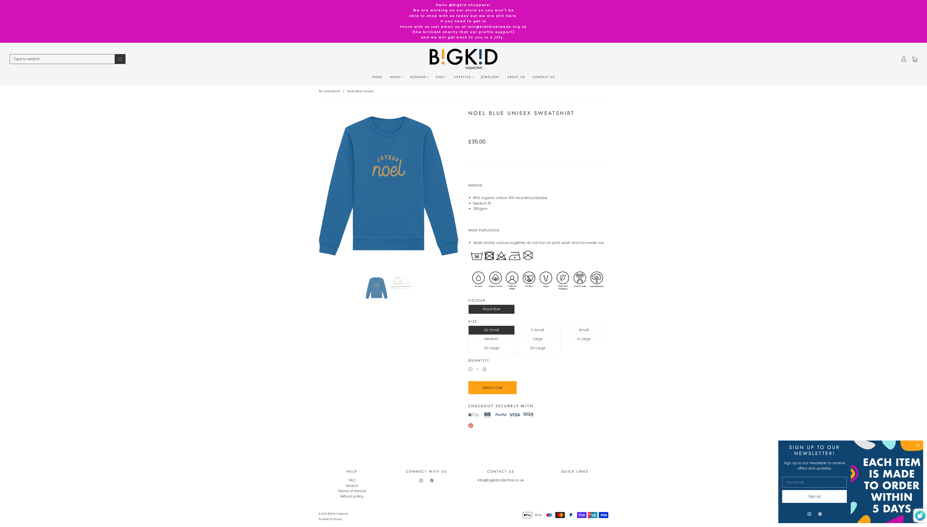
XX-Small (491, 330)
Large (537, 338)
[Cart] (914, 59)
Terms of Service (352, 491)
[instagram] (421, 480)
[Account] (903, 59)
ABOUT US (516, 77)
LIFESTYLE (462, 77)
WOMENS (418, 77)
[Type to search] (62, 59)
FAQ (352, 480)
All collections (329, 91)
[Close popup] (918, 446)
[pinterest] (431, 480)
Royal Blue (491, 308)
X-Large (583, 338)
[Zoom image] (389, 191)
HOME (377, 77)
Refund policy (352, 496)
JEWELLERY (490, 77)
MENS (395, 77)
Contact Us (544, 77)
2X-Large (491, 348)
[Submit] (120, 59)
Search (352, 485)
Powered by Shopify (330, 519)
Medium (492, 338)
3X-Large (537, 348)
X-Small (537, 330)
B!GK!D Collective (338, 514)
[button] (333, 191)
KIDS (440, 77)
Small (584, 330)
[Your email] (814, 482)
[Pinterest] (470, 425)
